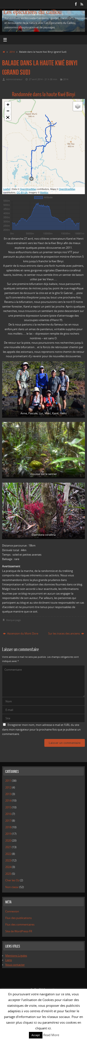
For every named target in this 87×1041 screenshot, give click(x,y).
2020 (8, 840)
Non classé (12, 887)
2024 (8, 867)
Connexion (12, 911)
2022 (8, 854)
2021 (8, 847)
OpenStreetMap (28, 189)
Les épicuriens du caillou (32, 11)
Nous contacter (15, 965)
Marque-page (13, 620)
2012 (8, 787)
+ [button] (8, 104)
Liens (8, 960)
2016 (8, 814)
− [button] (8, 111)
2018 (8, 827)
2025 (8, 874)
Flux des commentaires (19, 924)
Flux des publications (18, 918)
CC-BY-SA (22, 192)
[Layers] (77, 106)
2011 (8, 781)
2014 (12, 51)
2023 (8, 860)
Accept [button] (35, 1035)
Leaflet (6, 189)
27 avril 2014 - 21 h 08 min (43, 79)
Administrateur (14, 79)
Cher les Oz (12, 880)
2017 (8, 821)
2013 (8, 794)
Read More (51, 1035)
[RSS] (82, 4)
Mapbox (44, 192)
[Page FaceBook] (76, 4)
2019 (8, 834)
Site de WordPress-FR (18, 931)
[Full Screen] (8, 117)
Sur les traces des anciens (64, 633)
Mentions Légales (16, 955)
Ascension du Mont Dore (22, 633)
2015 (8, 807)
